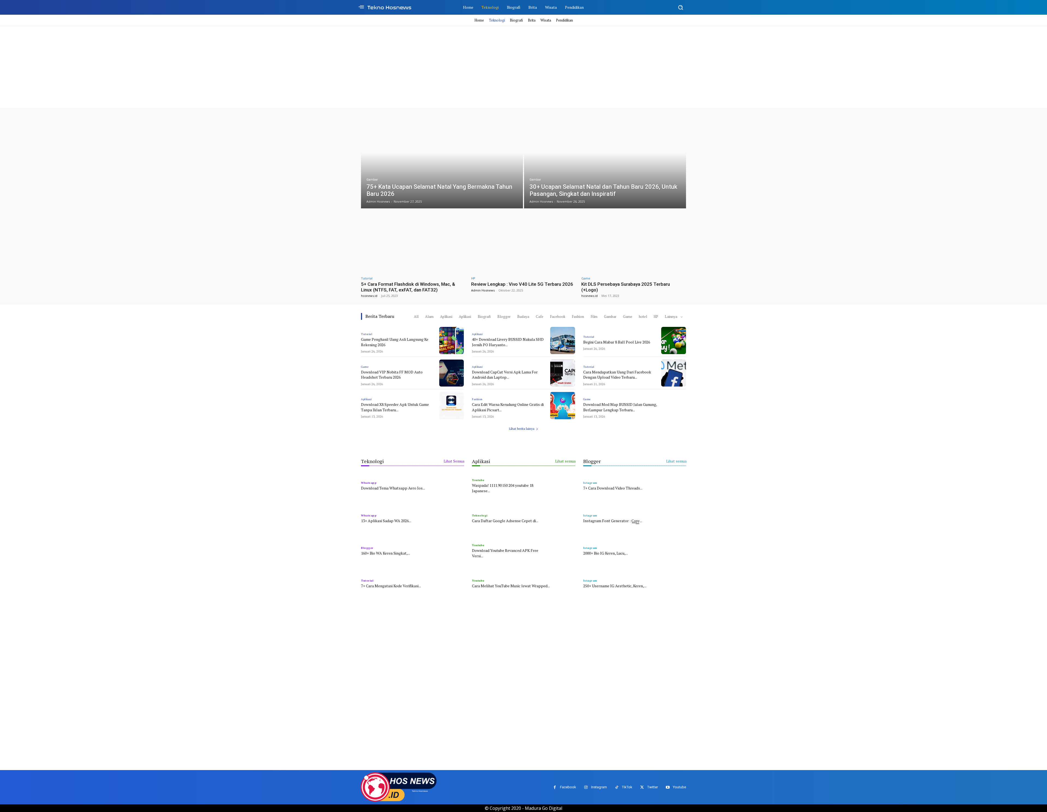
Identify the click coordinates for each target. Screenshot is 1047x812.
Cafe (539, 316)
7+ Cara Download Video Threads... (612, 488)
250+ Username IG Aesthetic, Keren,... (614, 585)
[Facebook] (554, 787)
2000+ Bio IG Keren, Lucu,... (605, 553)
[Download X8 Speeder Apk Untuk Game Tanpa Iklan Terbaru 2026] (451, 405)
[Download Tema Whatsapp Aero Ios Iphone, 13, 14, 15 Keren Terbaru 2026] (451, 485)
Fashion (578, 316)
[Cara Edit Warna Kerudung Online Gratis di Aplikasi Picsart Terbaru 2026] (562, 405)
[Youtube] (667, 787)
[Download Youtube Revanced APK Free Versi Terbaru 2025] (562, 550)
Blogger (504, 316)
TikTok (627, 787)
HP (473, 278)
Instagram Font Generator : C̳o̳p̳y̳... (612, 520)
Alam (429, 316)
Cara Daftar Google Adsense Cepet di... (505, 520)
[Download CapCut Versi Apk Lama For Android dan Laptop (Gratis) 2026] (562, 373)
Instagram (599, 787)
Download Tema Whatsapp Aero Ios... (393, 488)
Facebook (557, 316)
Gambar (372, 179)
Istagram (590, 483)
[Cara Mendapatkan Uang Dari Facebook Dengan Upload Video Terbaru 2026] (673, 373)
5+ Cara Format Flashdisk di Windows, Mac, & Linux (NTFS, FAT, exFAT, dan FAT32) (408, 286)
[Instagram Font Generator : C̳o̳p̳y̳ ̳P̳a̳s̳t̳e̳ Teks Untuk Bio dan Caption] (673, 517)
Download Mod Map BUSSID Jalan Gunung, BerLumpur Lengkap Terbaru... (620, 407)
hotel (643, 316)
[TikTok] (616, 787)
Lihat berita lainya (521, 429)
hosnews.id (369, 296)
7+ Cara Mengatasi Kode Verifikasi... (391, 585)
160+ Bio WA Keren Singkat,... (385, 553)
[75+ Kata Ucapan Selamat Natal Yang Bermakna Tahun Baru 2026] (442, 162)
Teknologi (480, 515)
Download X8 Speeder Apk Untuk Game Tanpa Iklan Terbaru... (395, 407)
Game (585, 278)
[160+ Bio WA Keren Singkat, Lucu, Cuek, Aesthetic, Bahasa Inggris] (451, 550)
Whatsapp (369, 483)
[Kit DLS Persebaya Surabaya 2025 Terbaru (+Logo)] (633, 243)
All (416, 316)
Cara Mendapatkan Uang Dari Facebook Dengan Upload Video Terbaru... (617, 374)
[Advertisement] (523, 67)
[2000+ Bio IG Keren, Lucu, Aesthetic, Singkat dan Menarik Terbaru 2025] (673, 550)
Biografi (484, 316)
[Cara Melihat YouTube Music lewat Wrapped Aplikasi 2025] (562, 583)
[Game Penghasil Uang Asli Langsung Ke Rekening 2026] (451, 340)
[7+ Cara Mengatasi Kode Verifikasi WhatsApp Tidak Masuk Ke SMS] (451, 583)
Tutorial (366, 278)
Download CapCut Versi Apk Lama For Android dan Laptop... (505, 374)
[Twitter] (642, 787)
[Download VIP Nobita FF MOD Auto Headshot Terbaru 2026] (451, 373)
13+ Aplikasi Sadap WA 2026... (386, 520)
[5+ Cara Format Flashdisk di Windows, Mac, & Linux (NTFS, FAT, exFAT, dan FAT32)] (413, 243)
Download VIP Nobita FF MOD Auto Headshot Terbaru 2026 (392, 374)
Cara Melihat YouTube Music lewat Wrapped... (511, 585)
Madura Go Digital (543, 808)
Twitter (652, 787)
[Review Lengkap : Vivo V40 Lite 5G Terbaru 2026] (523, 243)
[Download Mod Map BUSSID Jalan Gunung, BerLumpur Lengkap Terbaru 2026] (673, 405)
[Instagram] (586, 787)
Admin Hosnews (483, 290)
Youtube (478, 480)
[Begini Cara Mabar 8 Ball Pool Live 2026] (673, 340)
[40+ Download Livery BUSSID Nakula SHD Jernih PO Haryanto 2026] (562, 340)
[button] (680, 7)
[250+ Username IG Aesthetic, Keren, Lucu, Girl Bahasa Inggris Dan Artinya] (673, 583)
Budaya (523, 316)
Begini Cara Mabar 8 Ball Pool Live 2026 (616, 342)
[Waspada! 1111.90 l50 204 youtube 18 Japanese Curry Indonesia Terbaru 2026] (562, 485)
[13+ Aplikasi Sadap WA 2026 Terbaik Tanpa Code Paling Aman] (451, 517)
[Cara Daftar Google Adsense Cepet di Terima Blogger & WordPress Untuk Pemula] (562, 517)
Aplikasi (446, 316)
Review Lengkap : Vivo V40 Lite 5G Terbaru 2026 (522, 284)
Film (594, 316)
